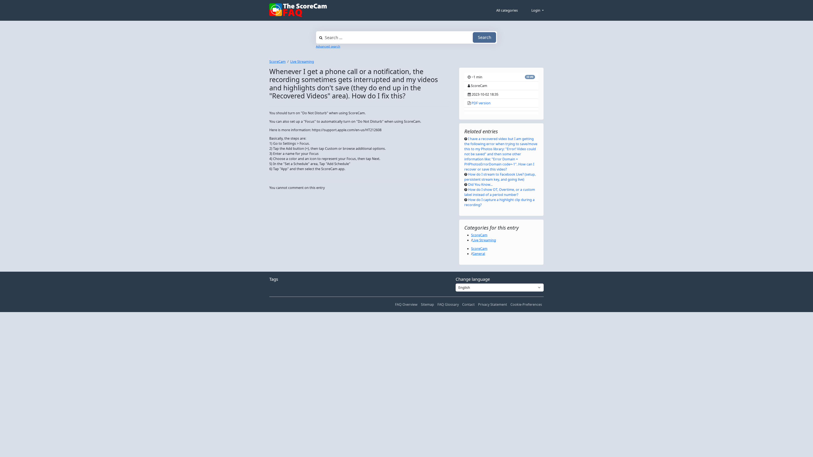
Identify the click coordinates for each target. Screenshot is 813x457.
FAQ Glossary (448, 304)
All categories (507, 10)
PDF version (481, 103)
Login (536, 10)
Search (484, 37)
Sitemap (427, 304)
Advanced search (328, 46)
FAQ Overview (406, 304)
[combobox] (406, 37)
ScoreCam (277, 61)
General (478, 253)
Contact (468, 304)
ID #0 (530, 77)
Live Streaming (302, 61)
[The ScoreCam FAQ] (298, 10)
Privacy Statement (492, 304)
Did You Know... (480, 184)
